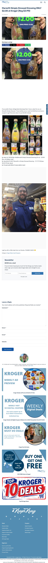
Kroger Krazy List (46, 109)
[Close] (40, 266)
